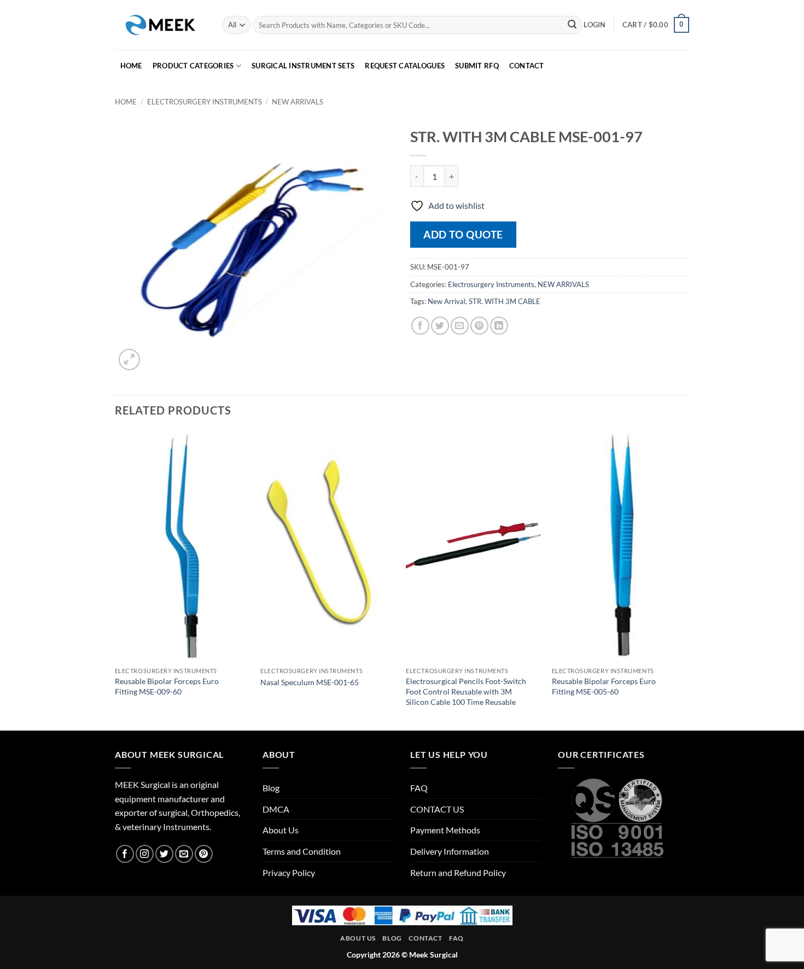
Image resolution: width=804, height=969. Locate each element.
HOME (131, 65)
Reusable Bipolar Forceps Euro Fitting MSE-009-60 (167, 686)
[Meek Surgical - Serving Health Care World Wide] (160, 24)
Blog (271, 788)
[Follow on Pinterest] (204, 854)
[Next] (686, 579)
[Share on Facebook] (420, 326)
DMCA (276, 809)
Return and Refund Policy (458, 872)
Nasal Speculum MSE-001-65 (309, 682)
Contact (425, 938)
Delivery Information (449, 851)
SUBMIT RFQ (477, 65)
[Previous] (115, 579)
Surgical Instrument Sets (303, 65)
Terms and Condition (302, 851)
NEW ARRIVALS (297, 101)
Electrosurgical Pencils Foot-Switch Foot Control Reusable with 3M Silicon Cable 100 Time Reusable (466, 691)
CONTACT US (437, 809)
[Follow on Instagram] (145, 854)
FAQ (419, 788)
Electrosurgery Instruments (204, 101)
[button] (594, 25)
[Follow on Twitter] (164, 854)
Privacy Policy (289, 872)
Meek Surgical (433, 954)
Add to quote (463, 234)
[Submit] (572, 25)
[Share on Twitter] (440, 326)
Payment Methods (445, 830)
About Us (281, 830)
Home (126, 101)
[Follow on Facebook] (125, 854)
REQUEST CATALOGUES (405, 65)
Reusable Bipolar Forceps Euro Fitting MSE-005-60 (604, 686)
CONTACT (526, 65)
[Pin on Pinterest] (479, 326)
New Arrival (446, 301)
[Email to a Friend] (460, 326)
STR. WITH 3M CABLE (504, 301)
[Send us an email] (184, 854)
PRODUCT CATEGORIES (193, 65)
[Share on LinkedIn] (499, 326)
